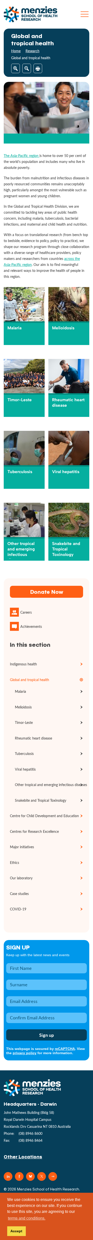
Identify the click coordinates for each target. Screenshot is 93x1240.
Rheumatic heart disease (33, 738)
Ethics (14, 862)
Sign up (18, 947)
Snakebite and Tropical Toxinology (40, 800)
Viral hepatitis (25, 769)
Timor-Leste (24, 722)
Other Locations (23, 1156)
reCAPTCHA (65, 1049)
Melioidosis (23, 707)
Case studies (19, 893)
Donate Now (46, 592)
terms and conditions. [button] (26, 1218)
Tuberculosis (24, 753)
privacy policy (24, 1053)
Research (32, 51)
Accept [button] (16, 1231)
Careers (26, 612)
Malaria (20, 691)
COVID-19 (18, 909)
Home (16, 51)
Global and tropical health (29, 679)
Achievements (31, 626)
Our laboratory (21, 878)
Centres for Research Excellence (34, 831)
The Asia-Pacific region (21, 155)
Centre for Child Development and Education (44, 815)
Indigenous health (23, 664)
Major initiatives (22, 846)
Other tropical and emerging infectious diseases (51, 784)
